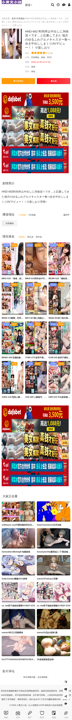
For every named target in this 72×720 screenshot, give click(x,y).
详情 (42, 201)
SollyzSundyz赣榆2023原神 (14, 579)
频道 (27, 5)
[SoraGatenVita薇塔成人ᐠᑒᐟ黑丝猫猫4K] (53, 538)
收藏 (55, 81)
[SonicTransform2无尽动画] (53, 511)
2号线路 (22, 215)
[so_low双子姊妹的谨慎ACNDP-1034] (53, 592)
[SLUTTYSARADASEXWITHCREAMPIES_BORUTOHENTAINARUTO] (18, 646)
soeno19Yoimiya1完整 (47, 579)
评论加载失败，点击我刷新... (36, 677)
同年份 (39, 237)
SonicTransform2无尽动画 (49, 525)
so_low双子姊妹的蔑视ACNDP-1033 (18, 605)
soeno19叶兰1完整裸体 (12, 632)
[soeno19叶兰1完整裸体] (18, 619)
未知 (43, 57)
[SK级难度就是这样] (53, 646)
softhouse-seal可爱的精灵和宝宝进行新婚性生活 (24, 525)
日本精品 (20, 18)
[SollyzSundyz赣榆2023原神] (18, 565)
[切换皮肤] (66, 689)
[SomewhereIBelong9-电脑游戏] (18, 538)
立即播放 (19, 81)
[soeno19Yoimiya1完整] (53, 565)
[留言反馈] (63, 5)
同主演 (30, 237)
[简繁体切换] (66, 682)
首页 (14, 18)
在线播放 (10, 223)
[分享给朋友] (66, 696)
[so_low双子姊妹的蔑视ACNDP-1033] (18, 592)
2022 (49, 57)
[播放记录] (58, 5)
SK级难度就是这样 (45, 659)
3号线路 (32, 215)
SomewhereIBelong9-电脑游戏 (16, 552)
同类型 (22, 237)
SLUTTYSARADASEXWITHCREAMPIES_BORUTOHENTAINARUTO (33, 659)
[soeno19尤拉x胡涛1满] (53, 619)
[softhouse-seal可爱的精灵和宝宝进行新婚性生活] (18, 511)
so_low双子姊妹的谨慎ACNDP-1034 (53, 605)
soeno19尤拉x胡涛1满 (47, 632)
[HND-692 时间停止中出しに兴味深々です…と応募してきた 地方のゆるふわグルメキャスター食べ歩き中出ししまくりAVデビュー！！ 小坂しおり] (12, 44)
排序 (67, 215)
